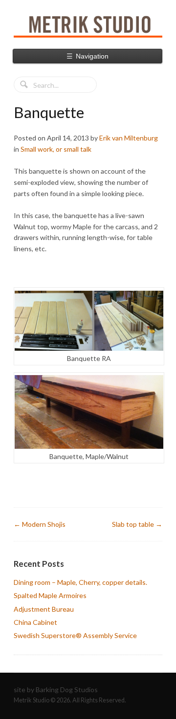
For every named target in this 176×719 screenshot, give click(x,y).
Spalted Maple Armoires (50, 595)
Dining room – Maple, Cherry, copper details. (80, 582)
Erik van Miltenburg (128, 138)
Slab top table (137, 524)
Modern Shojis (40, 524)
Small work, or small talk (56, 149)
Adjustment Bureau (44, 609)
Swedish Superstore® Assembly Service (75, 635)
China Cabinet (35, 622)
